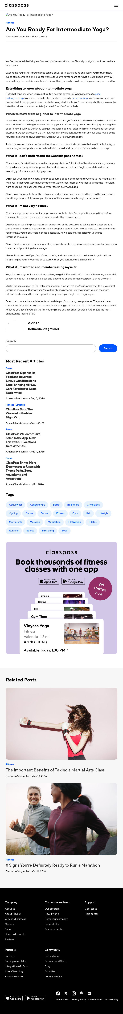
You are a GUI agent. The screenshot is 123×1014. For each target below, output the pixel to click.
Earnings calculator (15, 961)
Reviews (9, 939)
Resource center (54, 929)
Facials (44, 513)
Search (11, 341)
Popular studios (53, 976)
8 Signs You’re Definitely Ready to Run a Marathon (53, 865)
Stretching (48, 531)
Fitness (10, 23)
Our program (52, 909)
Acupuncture (37, 505)
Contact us (91, 909)
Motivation (74, 522)
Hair (88, 513)
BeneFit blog (52, 924)
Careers (9, 924)
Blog (47, 966)
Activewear (15, 505)
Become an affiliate (55, 961)
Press (9, 368)
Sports (30, 531)
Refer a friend (52, 956)
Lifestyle (20, 405)
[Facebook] (58, 993)
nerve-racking (80, 98)
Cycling (13, 513)
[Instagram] (74, 993)
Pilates (93, 522)
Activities (50, 971)
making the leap (15, 98)
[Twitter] (66, 993)
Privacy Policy (79, 999)
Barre (56, 505)
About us (10, 909)
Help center (91, 914)
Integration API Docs (17, 966)
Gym (75, 513)
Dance (29, 513)
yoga (98, 94)
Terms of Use (62, 999)
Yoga (64, 531)
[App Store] (14, 998)
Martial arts (15, 522)
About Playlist (13, 914)
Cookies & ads (95, 999)
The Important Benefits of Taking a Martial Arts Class (55, 770)
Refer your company (56, 919)
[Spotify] (89, 993)
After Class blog (14, 971)
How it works (52, 914)
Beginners (73, 505)
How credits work (15, 934)
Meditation (54, 522)
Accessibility (111, 999)
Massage (35, 522)
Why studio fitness (15, 919)
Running (14, 531)
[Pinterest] (82, 993)
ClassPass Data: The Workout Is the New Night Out (19, 413)
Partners (10, 956)
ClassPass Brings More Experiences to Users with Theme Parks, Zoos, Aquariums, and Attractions (23, 470)
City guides (93, 505)
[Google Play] (35, 998)
